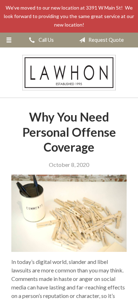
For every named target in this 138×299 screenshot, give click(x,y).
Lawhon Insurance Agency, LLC (69, 72)
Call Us (46, 40)
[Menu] (9, 40)
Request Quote (105, 40)
